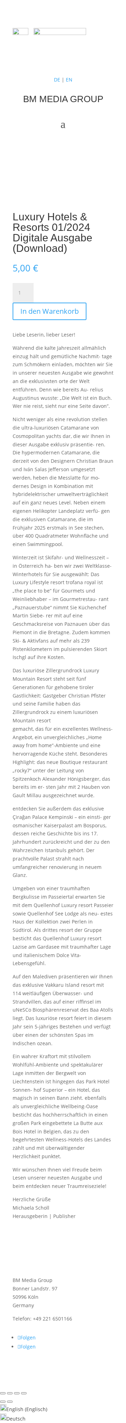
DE (57, 79)
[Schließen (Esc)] (24, 1393)
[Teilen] (17, 1393)
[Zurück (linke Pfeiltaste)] (3, 1402)
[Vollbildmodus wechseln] (10, 1393)
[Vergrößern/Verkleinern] (3, 1393)
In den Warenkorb (49, 311)
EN (69, 79)
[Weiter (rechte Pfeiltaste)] (10, 1402)
